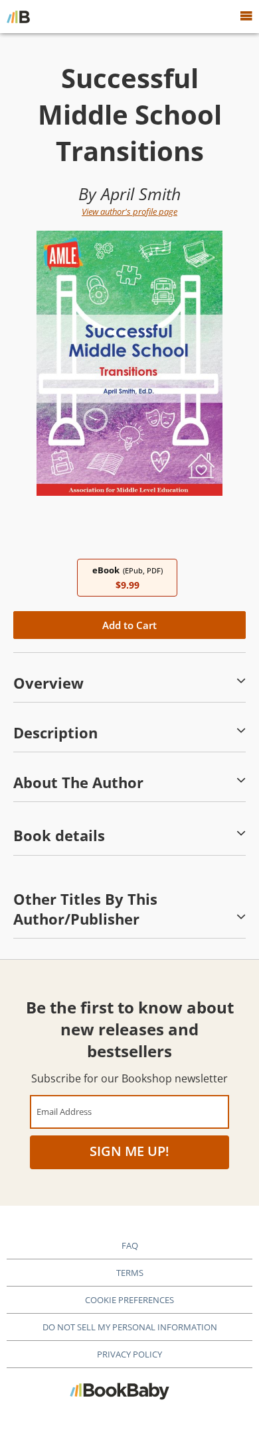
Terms (129, 1273)
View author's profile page (129, 211)
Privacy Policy (129, 1354)
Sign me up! (129, 1151)
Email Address (64, 1111)
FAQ (130, 1245)
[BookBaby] (18, 16)
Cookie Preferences (129, 1300)
